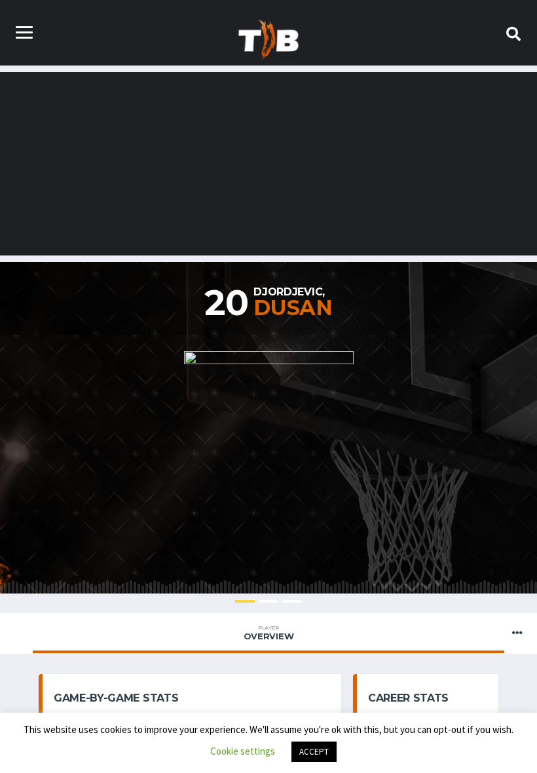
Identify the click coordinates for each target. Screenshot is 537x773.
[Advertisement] (268, 163)
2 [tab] (268, 601)
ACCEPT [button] (314, 751)
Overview (269, 632)
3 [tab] (292, 601)
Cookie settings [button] (242, 751)
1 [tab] (245, 601)
